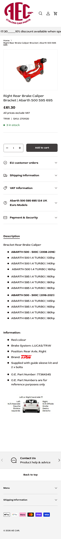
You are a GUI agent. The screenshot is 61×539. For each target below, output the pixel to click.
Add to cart (42, 147)
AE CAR (15, 530)
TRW (6, 118)
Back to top (30, 474)
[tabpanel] (30, 332)
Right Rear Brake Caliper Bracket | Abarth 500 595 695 (29, 44)
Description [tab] (11, 236)
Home (6, 40)
